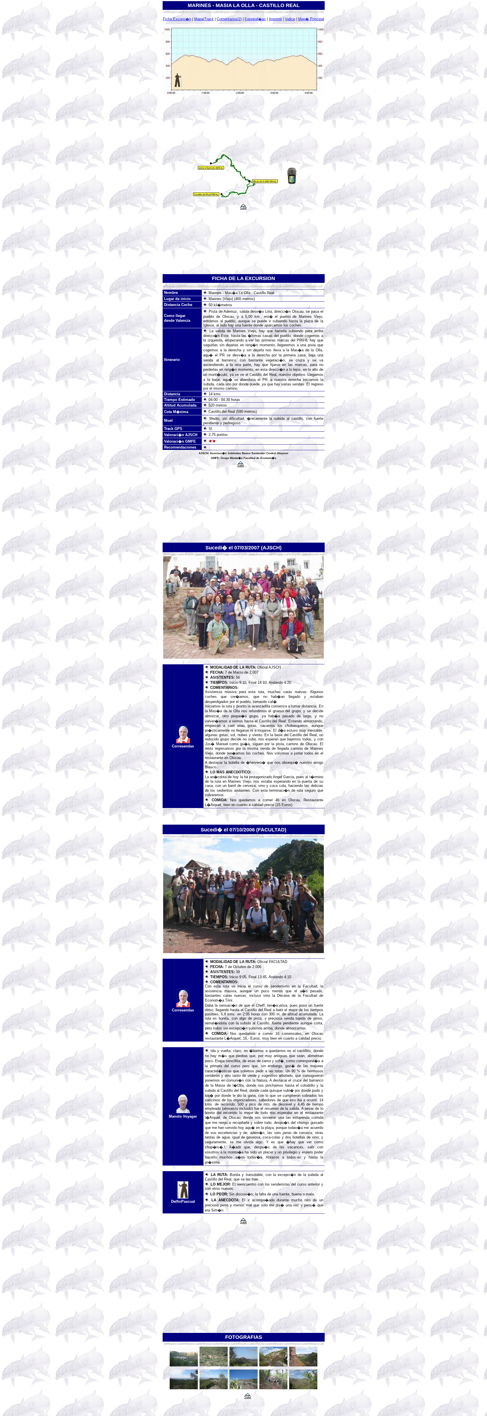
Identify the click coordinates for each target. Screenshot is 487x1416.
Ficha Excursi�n (177, 19)
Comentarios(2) (229, 19)
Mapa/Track (204, 19)
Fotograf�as (255, 19)
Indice (290, 19)
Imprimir (275, 19)
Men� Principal (311, 19)
